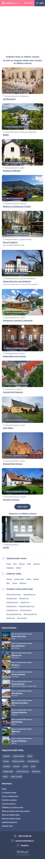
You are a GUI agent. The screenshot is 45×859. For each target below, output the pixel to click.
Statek (28, 579)
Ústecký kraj (24, 602)
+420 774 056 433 (24, 836)
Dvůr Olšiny (8, 428)
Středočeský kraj (29, 594)
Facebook (24, 845)
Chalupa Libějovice (19, 712)
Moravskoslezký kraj (13, 614)
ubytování (6, 756)
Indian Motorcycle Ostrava (14, 356)
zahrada (6, 761)
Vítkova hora (16, 655)
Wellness (23, 583)
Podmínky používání (9, 800)
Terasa (14, 583)
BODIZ (6, 135)
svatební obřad (8, 771)
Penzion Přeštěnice (19, 741)
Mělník (18, 568)
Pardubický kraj (12, 610)
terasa (5, 776)
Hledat (30, 3)
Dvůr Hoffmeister (18, 646)
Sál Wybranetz (9, 99)
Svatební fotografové (9, 822)
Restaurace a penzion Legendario (18, 321)
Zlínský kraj (10, 618)
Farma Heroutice (18, 684)
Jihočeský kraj (11, 598)
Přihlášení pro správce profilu (12, 807)
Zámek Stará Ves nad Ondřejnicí (17, 281)
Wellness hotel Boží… (20, 703)
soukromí (16, 766)
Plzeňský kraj (24, 598)
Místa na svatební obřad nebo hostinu (16, 811)
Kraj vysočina (22, 618)
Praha (8, 564)
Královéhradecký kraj (26, 606)
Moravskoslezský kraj (12, 96)
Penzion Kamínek (18, 674)
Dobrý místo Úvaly (19, 636)
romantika (6, 766)
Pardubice (10, 568)
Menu (41, 3)
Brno (15, 564)
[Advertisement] (22, 30)
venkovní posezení (22, 771)
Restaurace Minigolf (11, 171)
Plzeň (29, 564)
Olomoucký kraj (10, 389)
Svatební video (7, 826)
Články (4, 789)
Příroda (9, 579)
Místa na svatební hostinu (11, 818)
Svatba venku (19, 579)
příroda (30, 756)
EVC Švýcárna (17, 722)
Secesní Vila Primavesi (13, 392)
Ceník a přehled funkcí (10, 796)
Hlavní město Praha (13, 594)
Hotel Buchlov (17, 693)
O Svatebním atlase (9, 792)
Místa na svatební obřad (11, 815)
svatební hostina (18, 756)
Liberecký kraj (11, 606)
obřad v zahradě (16, 776)
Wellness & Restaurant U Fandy (17, 207)
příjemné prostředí (18, 761)
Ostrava (22, 564)
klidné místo (36, 771)
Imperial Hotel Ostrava (12, 464)
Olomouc (36, 564)
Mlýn (8, 583)
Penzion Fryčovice (11, 500)
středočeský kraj (33, 761)
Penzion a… (16, 665)
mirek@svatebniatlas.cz (24, 841)
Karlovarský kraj (12, 602)
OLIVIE (6, 548)
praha (33, 766)
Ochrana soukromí (8, 804)
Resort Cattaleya (10, 242)
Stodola (36, 579)
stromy (25, 766)
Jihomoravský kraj (30, 614)
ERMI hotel (16, 731)
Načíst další (22, 507)
